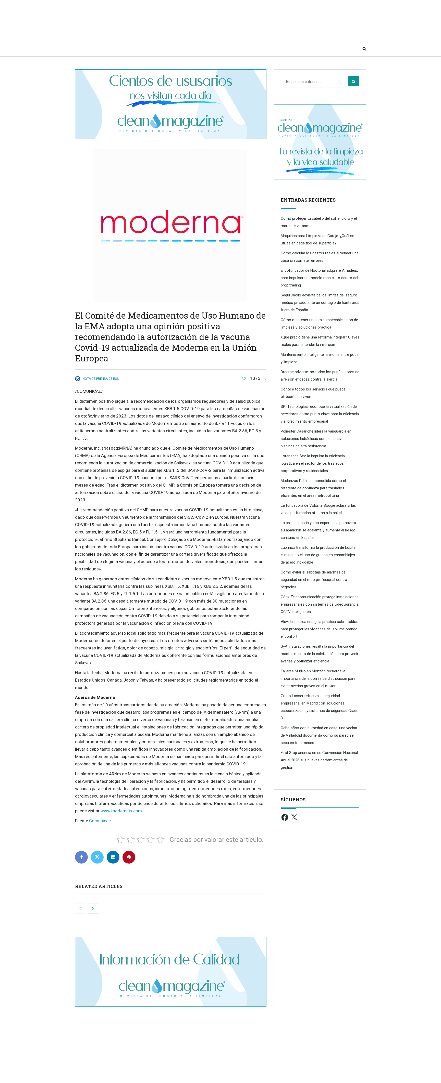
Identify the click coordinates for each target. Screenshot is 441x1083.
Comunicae (100, 820)
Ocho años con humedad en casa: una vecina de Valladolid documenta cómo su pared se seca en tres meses (319, 735)
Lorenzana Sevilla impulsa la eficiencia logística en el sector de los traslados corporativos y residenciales (313, 463)
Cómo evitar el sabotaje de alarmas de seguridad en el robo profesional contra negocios (314, 579)
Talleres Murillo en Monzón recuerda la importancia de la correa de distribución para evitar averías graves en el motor (318, 678)
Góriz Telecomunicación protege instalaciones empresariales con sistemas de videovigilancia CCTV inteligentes (320, 604)
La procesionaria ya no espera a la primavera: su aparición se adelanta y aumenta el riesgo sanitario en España (319, 530)
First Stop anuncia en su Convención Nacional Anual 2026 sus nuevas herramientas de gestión (319, 760)
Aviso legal (247, 1076)
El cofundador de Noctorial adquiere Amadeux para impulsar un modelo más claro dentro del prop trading (319, 278)
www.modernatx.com (121, 810)
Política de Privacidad (278, 1076)
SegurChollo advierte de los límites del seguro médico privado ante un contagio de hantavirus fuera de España (320, 302)
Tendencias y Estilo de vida (199, 49)
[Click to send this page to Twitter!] (97, 857)
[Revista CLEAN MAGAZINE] (126, 20)
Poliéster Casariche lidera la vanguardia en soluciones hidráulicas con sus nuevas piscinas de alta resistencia (316, 438)
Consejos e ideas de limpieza (131, 49)
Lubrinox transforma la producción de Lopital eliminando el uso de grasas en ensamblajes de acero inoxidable (318, 555)
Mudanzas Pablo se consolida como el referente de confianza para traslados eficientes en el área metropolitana (313, 488)
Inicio (86, 49)
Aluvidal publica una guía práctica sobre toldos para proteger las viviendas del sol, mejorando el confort (319, 629)
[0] (244, 378)
